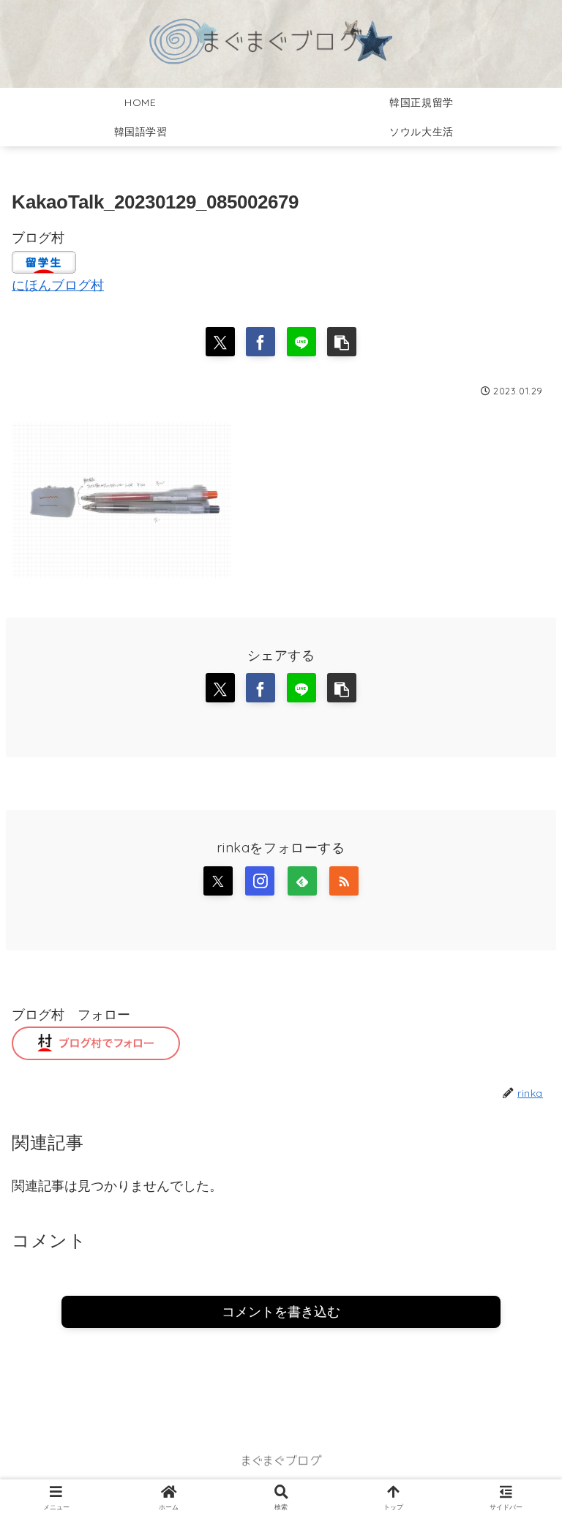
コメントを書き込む (281, 1312)
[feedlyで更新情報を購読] (302, 881)
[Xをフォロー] (218, 881)
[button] (341, 341)
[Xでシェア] (220, 341)
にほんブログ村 (58, 285)
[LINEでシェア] (301, 341)
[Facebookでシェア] (260, 341)
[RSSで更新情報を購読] (344, 881)
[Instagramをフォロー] (259, 881)
